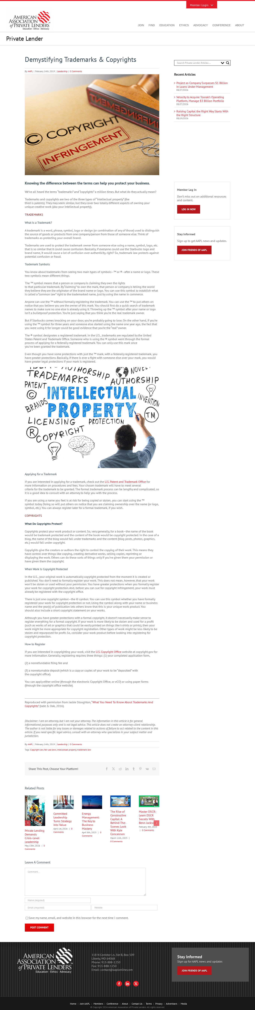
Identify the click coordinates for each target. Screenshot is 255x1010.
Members (98, 1003)
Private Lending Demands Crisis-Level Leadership (34, 836)
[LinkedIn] (127, 983)
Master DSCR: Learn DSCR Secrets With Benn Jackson (147, 817)
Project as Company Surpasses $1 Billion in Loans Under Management (202, 84)
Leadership (62, 71)
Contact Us (137, 1003)
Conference (112, 1003)
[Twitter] (136, 983)
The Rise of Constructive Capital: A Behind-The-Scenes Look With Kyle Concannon (118, 823)
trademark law (84, 749)
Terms (149, 1003)
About (125, 1003)
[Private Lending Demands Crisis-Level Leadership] (35, 797)
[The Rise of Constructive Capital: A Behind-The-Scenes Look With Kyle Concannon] (120, 797)
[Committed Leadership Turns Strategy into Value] (63, 797)
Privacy (158, 1003)
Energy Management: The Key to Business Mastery (90, 821)
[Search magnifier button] (227, 63)
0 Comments (76, 71)
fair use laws (50, 749)
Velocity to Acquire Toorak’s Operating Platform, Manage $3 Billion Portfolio (200, 99)
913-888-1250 (110, 962)
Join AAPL (85, 1003)
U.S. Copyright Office (108, 652)
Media (184, 1003)
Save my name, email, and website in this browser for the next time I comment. (78, 918)
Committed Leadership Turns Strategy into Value (62, 819)
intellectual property (66, 749)
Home (73, 1003)
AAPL (30, 71)
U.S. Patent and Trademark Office (125, 482)
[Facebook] (119, 983)
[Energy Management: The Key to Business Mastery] (92, 797)
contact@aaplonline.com (116, 970)
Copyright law (36, 749)
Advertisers (171, 1003)
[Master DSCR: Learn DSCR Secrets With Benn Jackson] (149, 797)
